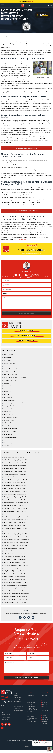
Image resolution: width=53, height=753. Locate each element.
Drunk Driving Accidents (10, 371)
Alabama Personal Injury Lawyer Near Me (15, 573)
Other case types (31, 721)
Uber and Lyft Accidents (10, 437)
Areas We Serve (17, 697)
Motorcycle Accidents (9, 400)
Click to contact (18, 210)
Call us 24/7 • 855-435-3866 (26, 330)
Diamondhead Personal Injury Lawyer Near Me (16, 593)
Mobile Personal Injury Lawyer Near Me (14, 576)
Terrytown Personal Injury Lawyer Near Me (15, 545)
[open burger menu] (2, 5)
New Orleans (45, 719)
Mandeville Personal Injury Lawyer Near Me (15, 536)
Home (5, 35)
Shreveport (45, 721)
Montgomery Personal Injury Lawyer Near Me (16, 502)
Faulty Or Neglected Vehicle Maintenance (15, 377)
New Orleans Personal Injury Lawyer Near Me (16, 516)
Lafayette (44, 708)
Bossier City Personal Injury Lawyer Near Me (16, 599)
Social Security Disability (10, 428)
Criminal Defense (8, 366)
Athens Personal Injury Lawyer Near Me (14, 525)
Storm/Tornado (31, 706)
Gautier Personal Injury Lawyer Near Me (14, 514)
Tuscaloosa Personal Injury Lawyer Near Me (15, 468)
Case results (17, 699)
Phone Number (8, 289)
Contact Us (17, 712)
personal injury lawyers (29, 210)
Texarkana (44, 723)
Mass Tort (6, 394)
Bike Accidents (7, 357)
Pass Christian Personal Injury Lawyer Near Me (16, 539)
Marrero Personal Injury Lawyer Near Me (15, 494)
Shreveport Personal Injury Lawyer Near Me (15, 508)
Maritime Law (7, 391)
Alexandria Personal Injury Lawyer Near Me (15, 534)
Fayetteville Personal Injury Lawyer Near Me (15, 480)
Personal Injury (8, 411)
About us (16, 695)
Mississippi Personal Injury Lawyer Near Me (15, 497)
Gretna (44, 700)
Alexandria (44, 695)
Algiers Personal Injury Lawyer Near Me (14, 488)
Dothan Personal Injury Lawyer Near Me (14, 556)
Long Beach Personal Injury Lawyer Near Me (16, 542)
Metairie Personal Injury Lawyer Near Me (15, 559)
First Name (7, 280)
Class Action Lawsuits (9, 363)
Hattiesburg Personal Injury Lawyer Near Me (16, 565)
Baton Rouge (45, 697)
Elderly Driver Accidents (10, 374)
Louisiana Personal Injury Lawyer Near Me (15, 505)
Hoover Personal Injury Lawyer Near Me (14, 482)
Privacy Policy (43, 740)
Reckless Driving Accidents (11, 417)
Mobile (43, 713)
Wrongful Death (8, 445)
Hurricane (29, 704)
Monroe (44, 715)
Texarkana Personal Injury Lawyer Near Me (15, 585)
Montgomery (45, 717)
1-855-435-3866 (23, 239)
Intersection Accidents (9, 386)
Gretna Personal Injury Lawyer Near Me (14, 548)
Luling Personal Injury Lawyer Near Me (14, 571)
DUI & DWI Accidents (31, 697)
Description (7, 298)
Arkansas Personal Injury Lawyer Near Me (15, 522)
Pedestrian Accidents (9, 408)
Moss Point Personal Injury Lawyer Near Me (15, 568)
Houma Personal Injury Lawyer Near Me (14, 499)
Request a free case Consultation (26, 335)
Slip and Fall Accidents (10, 425)
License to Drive (8, 388)
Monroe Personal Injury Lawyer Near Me (15, 511)
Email (5, 293)
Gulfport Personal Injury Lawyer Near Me (15, 474)
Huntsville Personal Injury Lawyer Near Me (15, 590)
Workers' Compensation (10, 443)
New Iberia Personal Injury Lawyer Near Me (15, 491)
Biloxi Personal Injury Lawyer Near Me (14, 457)
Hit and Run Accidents (10, 380)
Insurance (21, 35)
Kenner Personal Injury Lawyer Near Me (14, 588)
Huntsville (44, 706)
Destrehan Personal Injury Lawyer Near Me (15, 471)
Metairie (44, 712)
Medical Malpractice (9, 397)
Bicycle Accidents (8, 354)
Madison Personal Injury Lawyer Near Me (15, 465)
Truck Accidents (8, 434)
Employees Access (18, 710)
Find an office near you (26, 340)
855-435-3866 (34, 148)
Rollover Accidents (8, 423)
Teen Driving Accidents (10, 431)
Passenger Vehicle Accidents (11, 406)
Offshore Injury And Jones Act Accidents (14, 403)
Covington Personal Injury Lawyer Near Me (15, 596)
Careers (16, 703)
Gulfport (44, 702)
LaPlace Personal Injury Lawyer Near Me (14, 553)
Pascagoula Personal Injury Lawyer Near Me (15, 579)
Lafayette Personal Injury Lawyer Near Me (15, 462)
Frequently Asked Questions (13, 35)
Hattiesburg (45, 704)
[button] (42, 15)
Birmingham (45, 699)
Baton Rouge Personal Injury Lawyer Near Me (16, 531)
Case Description (10, 662)
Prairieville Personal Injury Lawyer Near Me (15, 460)
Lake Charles (45, 710)
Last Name (7, 284)
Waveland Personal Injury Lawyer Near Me (15, 477)
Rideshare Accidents (9, 420)
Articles (16, 704)
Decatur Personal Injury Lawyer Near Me (15, 602)
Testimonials (17, 701)
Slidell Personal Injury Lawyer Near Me (14, 551)
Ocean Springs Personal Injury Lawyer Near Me (16, 528)
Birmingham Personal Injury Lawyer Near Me (16, 485)
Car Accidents (7, 360)
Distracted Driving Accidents (11, 369)
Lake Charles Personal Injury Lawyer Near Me (16, 582)
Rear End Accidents (9, 414)
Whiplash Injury (8, 440)
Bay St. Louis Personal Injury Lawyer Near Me (16, 519)
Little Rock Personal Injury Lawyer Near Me (15, 562)
